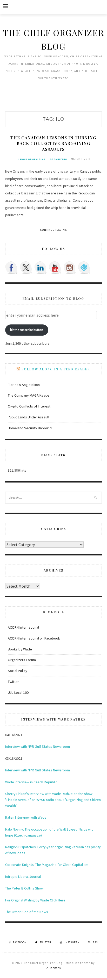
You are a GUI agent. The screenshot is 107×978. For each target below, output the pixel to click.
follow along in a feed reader (56, 369)
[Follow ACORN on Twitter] (26, 267)
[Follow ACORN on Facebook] (11, 267)
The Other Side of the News (26, 911)
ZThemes (53, 968)
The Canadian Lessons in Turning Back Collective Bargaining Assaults (53, 143)
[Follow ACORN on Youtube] (55, 267)
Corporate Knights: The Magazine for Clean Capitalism (46, 864)
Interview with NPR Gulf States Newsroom (37, 746)
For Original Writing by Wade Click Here (35, 900)
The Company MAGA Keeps (29, 395)
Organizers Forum (22, 659)
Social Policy (17, 670)
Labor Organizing (31, 159)
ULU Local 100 (18, 692)
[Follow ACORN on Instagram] (69, 267)
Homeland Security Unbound (30, 428)
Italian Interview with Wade (25, 817)
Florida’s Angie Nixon (24, 384)
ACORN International (23, 627)
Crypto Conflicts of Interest (29, 406)
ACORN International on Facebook (34, 638)
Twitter (13, 681)
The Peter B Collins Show (24, 888)
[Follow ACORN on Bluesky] (84, 267)
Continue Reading (53, 230)
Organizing (58, 159)
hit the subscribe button (26, 330)
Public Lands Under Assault (28, 417)
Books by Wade (20, 649)
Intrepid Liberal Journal (23, 876)
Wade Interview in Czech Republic (31, 782)
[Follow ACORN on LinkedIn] (40, 267)
